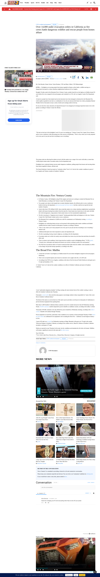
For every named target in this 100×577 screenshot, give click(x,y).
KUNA (38, 2)
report (92, 502)
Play (55, 2)
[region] (65, 513)
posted (91, 240)
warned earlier (45, 295)
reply (42, 502)
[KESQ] (13, 3)
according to (89, 219)
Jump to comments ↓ (41, 342)
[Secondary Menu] (7, 2)
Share (60, 2)
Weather (27, 2)
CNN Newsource (41, 76)
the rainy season (65, 330)
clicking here (90, 474)
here (66, 476)
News (21, 2)
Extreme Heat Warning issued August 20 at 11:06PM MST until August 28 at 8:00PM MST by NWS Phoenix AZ (52, 9)
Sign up (92, 482)
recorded (49, 321)
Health (43, 2)
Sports (32, 2)
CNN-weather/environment (53, 338)
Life (47, 2)
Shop (51, 2)
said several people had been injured (64, 205)
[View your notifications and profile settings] (93, 493)
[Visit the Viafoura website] (92, 544)
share (89, 502)
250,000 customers (44, 306)
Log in (89, 482)
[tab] (41, 493)
